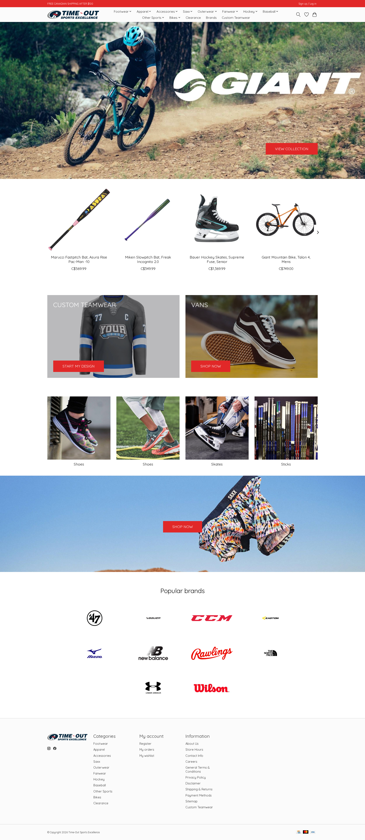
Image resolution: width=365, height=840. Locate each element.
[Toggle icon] (298, 14)
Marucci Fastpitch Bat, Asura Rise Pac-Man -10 (79, 259)
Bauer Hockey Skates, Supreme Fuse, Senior (217, 259)
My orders (146, 749)
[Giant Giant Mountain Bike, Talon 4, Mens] (286, 219)
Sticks (286, 464)
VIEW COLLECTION (291, 148)
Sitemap (191, 801)
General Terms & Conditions (197, 769)
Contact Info (194, 756)
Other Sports (102, 791)
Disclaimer (193, 783)
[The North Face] (270, 653)
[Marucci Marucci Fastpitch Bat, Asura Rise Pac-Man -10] (78, 219)
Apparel (99, 749)
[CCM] (211, 618)
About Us (192, 744)
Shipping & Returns (198, 789)
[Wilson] (211, 688)
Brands (211, 18)
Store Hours (194, 749)
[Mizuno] (94, 653)
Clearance (193, 18)
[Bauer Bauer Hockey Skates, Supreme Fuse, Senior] (217, 219)
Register (145, 744)
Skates (217, 464)
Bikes (97, 797)
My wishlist (146, 756)
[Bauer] (153, 618)
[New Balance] (153, 653)
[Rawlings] (211, 653)
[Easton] (270, 618)
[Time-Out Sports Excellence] (73, 14)
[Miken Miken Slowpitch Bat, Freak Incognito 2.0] (148, 219)
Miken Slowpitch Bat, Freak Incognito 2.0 (148, 259)
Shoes (79, 464)
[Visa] (313, 832)
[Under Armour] (153, 688)
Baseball (99, 785)
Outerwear (101, 767)
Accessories (102, 756)
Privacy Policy (195, 777)
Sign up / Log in (307, 3)
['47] (94, 618)
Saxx (96, 762)
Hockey (99, 779)
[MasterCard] (305, 832)
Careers (191, 762)
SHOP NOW (182, 526)
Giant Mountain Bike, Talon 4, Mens (286, 259)
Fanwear (99, 773)
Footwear (100, 744)
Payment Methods (198, 795)
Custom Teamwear (236, 18)
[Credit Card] (298, 832)
